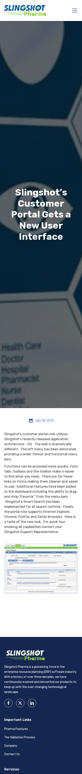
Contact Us (12, 754)
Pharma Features (16, 729)
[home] (25, 10)
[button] (74, 10)
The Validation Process (19, 737)
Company (10, 746)
